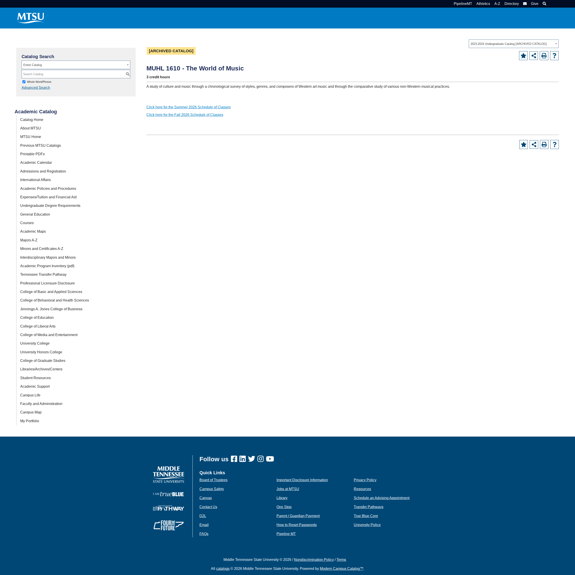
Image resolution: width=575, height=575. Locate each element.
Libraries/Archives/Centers (41, 369)
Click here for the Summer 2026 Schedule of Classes (188, 107)
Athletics (483, 4)
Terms (341, 560)
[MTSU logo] (169, 474)
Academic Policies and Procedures (48, 188)
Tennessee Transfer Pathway (43, 274)
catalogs (223, 569)
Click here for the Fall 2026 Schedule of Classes (184, 115)
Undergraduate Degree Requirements (50, 206)
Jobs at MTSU (287, 489)
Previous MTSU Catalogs (40, 145)
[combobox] (514, 43)
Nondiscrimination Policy (314, 560)
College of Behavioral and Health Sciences (54, 300)
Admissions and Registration (43, 171)
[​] (235, 459)
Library (282, 498)
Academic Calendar (36, 162)
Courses (27, 223)
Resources (362, 489)
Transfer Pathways (368, 507)
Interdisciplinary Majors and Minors (48, 257)
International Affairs (35, 180)
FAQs (203, 534)
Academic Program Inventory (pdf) (47, 266)
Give (534, 4)
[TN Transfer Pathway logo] (169, 507)
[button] (544, 4)
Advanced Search (36, 88)
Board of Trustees (213, 480)
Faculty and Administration (41, 404)
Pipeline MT (286, 534)
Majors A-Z (29, 240)
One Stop (284, 507)
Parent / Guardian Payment (298, 516)
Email (204, 525)
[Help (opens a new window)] (554, 55)
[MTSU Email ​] (524, 4)
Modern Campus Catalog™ (341, 569)
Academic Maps (33, 231)
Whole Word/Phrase (39, 81)
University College (35, 343)
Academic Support (35, 386)
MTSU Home (30, 137)
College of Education (37, 317)
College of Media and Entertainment (48, 335)
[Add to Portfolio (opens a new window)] (523, 55)
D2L (202, 516)
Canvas (205, 498)
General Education (35, 214)
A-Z (497, 4)
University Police (367, 525)
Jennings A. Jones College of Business (51, 309)
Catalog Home (31, 120)
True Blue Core (366, 516)
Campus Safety (211, 489)
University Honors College (41, 352)
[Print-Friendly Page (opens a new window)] (544, 55)
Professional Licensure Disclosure (47, 283)
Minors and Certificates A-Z (41, 249)
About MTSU (30, 128)
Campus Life (30, 395)
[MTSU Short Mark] (30, 18)
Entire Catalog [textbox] (32, 65)
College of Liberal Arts (37, 326)
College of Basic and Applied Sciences (51, 292)
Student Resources (35, 378)
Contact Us (208, 507)
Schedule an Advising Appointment (381, 498)
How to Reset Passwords (296, 525)
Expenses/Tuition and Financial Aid (48, 197)
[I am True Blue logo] (169, 494)
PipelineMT (463, 4)
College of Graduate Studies (42, 361)
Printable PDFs (32, 154)
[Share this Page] (533, 55)
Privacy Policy (365, 480)
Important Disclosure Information (302, 480)
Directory (511, 4)
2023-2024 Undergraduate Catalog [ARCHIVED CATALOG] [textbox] (509, 44)
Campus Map (31, 412)
